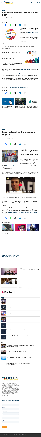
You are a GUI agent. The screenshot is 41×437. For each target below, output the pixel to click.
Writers (7, 434)
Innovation (17, 87)
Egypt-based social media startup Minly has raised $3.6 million (20, 232)
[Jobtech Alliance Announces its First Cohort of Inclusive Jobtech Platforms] (33, 105)
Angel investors (11, 87)
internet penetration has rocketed (13, 165)
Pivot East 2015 (23, 87)
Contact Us (15, 434)
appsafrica (8, 17)
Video (33, 212)
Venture (28, 87)
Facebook (4, 170)
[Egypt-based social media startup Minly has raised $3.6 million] (20, 230)
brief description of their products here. (17, 73)
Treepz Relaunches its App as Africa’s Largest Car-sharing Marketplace (20, 107)
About (11, 434)
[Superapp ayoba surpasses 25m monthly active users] (8, 105)
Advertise (3, 434)
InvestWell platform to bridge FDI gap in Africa (10, 255)
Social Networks (28, 212)
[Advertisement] (20, 116)
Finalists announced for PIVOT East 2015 (9, 256)
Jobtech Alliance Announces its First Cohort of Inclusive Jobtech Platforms (32, 107)
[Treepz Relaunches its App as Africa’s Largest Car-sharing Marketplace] (20, 105)
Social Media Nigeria (20, 212)
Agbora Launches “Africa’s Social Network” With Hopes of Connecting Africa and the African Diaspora (7, 232)
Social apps (13, 212)
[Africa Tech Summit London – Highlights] (33, 230)
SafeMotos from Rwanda (25, 69)
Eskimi (9, 212)
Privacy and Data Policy (22, 434)
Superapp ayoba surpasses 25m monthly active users (7, 107)
